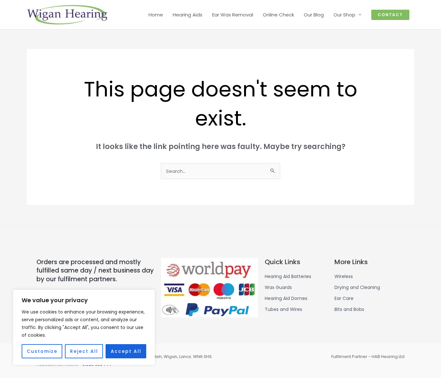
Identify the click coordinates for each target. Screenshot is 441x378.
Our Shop (344, 14)
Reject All (84, 351)
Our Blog (314, 14)
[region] (84, 327)
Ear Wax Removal (232, 14)
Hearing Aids (187, 14)
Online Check (278, 14)
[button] (390, 15)
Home (156, 14)
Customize (42, 351)
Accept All (126, 351)
